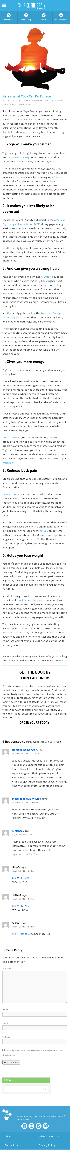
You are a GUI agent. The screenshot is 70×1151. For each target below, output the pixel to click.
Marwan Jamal (40, 100)
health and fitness (25, 104)
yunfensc (17, 830)
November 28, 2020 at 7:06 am (25, 803)
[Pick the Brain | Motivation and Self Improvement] (6, 1120)
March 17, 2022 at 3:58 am (23, 871)
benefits (21, 600)
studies (22, 628)
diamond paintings (23, 749)
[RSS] (46, 1126)
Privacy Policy (47, 1145)
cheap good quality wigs (26, 798)
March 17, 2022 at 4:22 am (23, 927)
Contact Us (11, 1145)
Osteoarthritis (10, 494)
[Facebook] (24, 1126)
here (60, 660)
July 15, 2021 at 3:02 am (22, 835)
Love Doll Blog (31, 854)
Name (5, 1009)
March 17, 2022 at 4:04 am (23, 899)
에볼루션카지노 (21, 906)
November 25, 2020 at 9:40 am (25, 754)
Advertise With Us (49, 1136)
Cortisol (58, 177)
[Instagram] (31, 1126)
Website (6, 1037)
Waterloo (7, 462)
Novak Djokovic (11, 437)
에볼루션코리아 (21, 878)
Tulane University (19, 157)
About (8, 1136)
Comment (7, 969)
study (44, 530)
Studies (48, 276)
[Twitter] (39, 1126)
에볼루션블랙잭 (21, 933)
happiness (8, 104)
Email (5, 1023)
